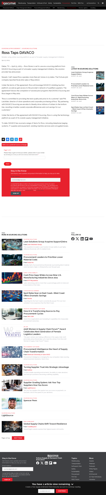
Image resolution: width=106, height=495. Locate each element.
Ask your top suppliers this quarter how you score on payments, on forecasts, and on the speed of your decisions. (45, 391)
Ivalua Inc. (30, 262)
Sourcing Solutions (29, 48)
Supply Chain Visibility (31, 272)
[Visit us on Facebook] (73, 238)
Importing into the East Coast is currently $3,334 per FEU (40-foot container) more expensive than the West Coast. (45, 302)
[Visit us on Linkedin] (82, 238)
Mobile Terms (29, 190)
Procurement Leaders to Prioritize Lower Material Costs (82, 85)
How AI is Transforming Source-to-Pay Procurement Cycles (42, 312)
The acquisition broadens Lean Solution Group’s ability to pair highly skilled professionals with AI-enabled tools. (45, 248)
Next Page (18, 438)
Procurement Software (31, 346)
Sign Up (16, 193)
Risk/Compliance (29, 421)
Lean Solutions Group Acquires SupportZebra (82, 73)
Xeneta (29, 298)
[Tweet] (16, 139)
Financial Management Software (34, 308)
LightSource (31, 388)
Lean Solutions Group (34, 244)
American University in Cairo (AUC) (38, 354)
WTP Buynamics (32, 280)
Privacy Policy (40, 190)
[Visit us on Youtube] (91, 238)
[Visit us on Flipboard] (86, 238)
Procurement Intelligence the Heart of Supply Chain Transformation (45, 350)
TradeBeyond (31, 426)
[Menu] (102, 3)
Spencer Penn (30, 400)
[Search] (98, 3)
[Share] (7, 139)
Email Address (16, 176)
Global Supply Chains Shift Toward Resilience (45, 424)
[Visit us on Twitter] (77, 238)
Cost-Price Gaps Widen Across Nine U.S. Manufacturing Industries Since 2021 (82, 97)
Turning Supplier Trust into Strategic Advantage (46, 367)
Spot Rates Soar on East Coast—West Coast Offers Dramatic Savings (82, 109)
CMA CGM (30, 316)
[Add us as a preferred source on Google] (20, 139)
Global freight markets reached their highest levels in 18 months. (44, 429)
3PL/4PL (26, 326)
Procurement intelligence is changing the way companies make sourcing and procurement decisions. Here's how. (46, 358)
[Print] (3, 139)
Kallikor (29, 370)
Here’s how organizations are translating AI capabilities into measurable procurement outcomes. (46, 320)
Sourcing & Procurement (11, 48)
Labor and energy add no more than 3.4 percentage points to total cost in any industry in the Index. (46, 284)
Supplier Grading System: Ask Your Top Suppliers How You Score (42, 383)
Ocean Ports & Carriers (31, 290)
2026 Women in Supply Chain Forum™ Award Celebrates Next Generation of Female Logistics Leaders (45, 331)
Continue (62, 491)
